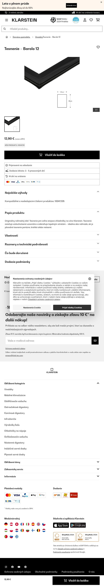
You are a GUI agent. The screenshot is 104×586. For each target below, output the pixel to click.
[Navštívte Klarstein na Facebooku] (12, 566)
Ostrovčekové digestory (16, 407)
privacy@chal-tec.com (14, 355)
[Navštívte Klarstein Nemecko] (6, 524)
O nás (92, 571)
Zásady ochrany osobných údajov (70, 549)
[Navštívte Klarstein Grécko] (16, 536)
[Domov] (9, 37)
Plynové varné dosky (14, 454)
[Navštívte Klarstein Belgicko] (38, 530)
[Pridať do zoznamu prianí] (98, 47)
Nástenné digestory (14, 442)
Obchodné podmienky (46, 571)
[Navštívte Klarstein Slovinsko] (11, 536)
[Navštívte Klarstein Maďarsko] (6, 530)
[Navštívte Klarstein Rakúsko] (11, 524)
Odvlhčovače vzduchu (15, 401)
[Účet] (84, 20)
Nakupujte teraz (71, 5)
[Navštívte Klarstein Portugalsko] (6, 536)
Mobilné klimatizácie (14, 395)
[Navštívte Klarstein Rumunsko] (22, 530)
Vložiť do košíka (54, 155)
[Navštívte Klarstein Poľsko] (11, 530)
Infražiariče (10, 419)
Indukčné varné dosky (15, 448)
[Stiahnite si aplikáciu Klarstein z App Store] (61, 525)
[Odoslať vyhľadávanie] (5, 28)
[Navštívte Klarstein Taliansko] (27, 524)
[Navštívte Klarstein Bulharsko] (27, 530)
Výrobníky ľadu (12, 425)
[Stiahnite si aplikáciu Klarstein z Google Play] (78, 525)
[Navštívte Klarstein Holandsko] (44, 530)
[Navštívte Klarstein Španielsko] (33, 524)
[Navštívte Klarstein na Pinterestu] (25, 566)
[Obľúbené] (91, 20)
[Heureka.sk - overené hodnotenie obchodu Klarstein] (76, 19)
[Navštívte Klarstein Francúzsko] (22, 524)
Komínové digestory (14, 413)
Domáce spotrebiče (21, 37)
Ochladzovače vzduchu (16, 436)
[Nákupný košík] (98, 20)
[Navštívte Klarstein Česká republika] (44, 524)
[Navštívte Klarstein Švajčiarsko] (16, 524)
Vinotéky (39, 37)
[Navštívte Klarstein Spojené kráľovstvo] (38, 524)
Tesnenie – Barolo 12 (51, 37)
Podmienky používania (61, 552)
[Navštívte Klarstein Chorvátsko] (16, 530)
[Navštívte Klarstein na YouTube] (19, 566)
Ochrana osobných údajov (15, 348)
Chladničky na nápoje (15, 430)
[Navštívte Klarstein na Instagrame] (6, 566)
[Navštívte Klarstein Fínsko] (33, 530)
